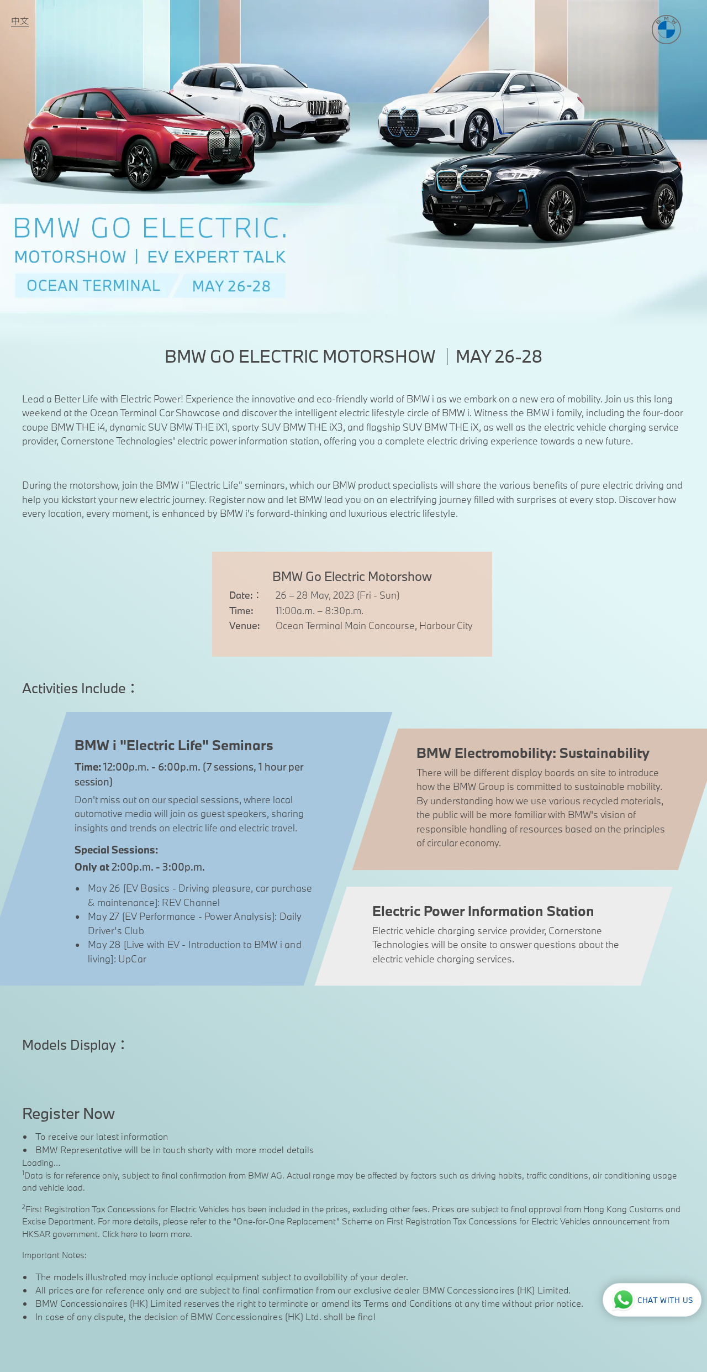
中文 (20, 21)
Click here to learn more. (146, 1233)
